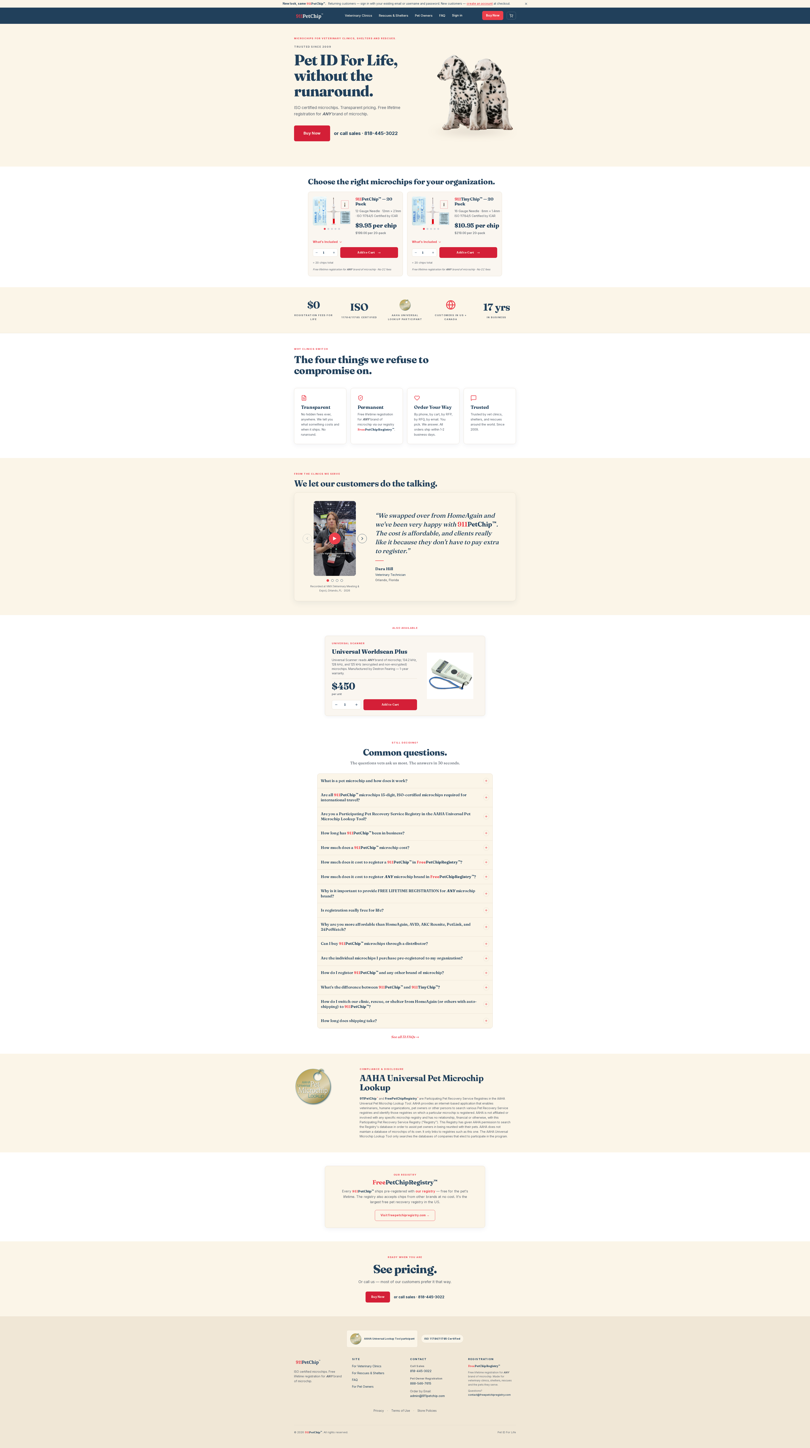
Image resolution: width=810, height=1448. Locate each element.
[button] (328, 580)
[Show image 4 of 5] (335, 229)
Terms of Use (400, 1410)
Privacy (379, 1410)
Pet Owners (423, 15)
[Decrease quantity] (316, 252)
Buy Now (493, 15)
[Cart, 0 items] (511, 15)
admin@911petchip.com (427, 1396)
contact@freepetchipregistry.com (489, 1394)
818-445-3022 (421, 1371)
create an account (480, 3)
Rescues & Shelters (393, 15)
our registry (425, 1191)
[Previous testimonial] (307, 538)
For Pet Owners (363, 1386)
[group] (335, 538)
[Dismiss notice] (526, 4)
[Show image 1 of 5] (325, 229)
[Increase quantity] (334, 252)
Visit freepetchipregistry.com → (405, 1215)
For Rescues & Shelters (368, 1373)
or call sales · (366, 133)
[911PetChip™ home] (309, 15)
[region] (332, 216)
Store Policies (427, 1410)
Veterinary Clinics (358, 15)
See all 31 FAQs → (405, 1037)
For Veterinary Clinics (366, 1366)
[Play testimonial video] (335, 538)
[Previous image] (315, 211)
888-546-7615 (420, 1383)
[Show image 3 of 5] (332, 229)
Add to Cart (369, 252)
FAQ (442, 15)
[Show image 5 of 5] (339, 229)
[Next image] (348, 211)
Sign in (457, 15)
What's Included (325, 242)
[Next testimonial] (362, 538)
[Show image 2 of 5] (328, 229)
